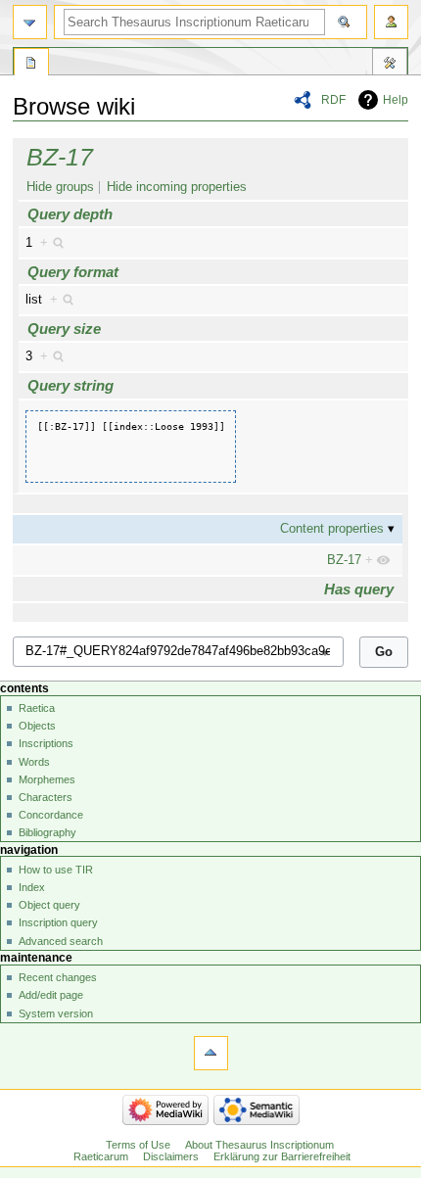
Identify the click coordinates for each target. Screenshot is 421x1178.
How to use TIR (56, 869)
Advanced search (61, 941)
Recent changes (58, 977)
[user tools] (391, 22)
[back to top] (211, 1053)
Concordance (51, 815)
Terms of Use (138, 1145)
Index (32, 887)
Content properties (332, 529)
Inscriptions (46, 743)
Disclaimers (171, 1156)
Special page (31, 64)
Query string (70, 385)
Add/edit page (51, 995)
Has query (359, 589)
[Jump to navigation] (30, 22)
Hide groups (60, 187)
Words (34, 762)
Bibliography (47, 832)
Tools (389, 64)
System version (56, 1013)
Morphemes (47, 779)
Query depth (70, 214)
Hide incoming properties (177, 187)
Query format (72, 271)
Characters (45, 797)
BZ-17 (59, 156)
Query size (64, 328)
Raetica (37, 708)
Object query (49, 905)
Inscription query (58, 922)
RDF (333, 100)
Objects (37, 725)
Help (395, 100)
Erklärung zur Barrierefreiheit (282, 1156)
